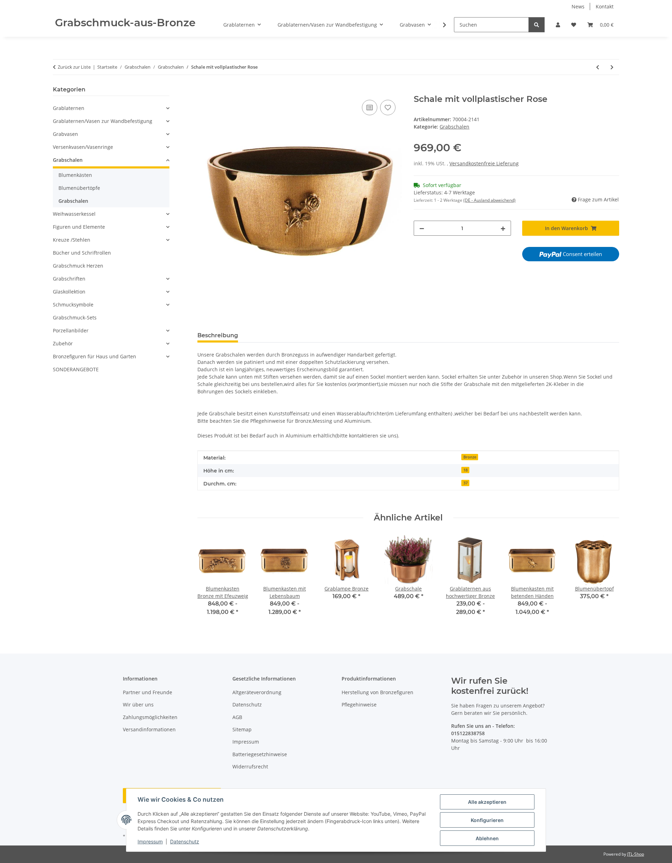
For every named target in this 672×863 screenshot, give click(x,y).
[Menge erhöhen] (503, 228)
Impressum (150, 841)
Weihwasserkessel (74, 213)
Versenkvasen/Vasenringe (83, 147)
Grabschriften (69, 278)
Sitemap (242, 729)
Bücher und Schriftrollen (82, 252)
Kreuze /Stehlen (71, 239)
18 (465, 470)
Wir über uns (138, 704)
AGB (237, 717)
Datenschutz (184, 841)
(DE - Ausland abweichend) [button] (489, 200)
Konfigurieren (487, 820)
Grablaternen (68, 108)
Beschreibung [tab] (217, 335)
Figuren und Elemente (79, 226)
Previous (209, 580)
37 (465, 483)
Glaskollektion (69, 291)
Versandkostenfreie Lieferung (484, 163)
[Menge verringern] (421, 228)
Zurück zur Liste (74, 67)
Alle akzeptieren (487, 802)
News (578, 6)
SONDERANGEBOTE (76, 369)
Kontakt (605, 6)
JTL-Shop (635, 854)
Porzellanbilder (71, 330)
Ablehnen (487, 838)
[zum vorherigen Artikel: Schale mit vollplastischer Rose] (597, 67)
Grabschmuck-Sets (75, 317)
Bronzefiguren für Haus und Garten (94, 356)
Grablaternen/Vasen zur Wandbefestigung (102, 121)
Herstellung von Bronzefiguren (377, 692)
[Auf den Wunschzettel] (388, 107)
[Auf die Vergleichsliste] (369, 107)
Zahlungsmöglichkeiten (150, 717)
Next (608, 580)
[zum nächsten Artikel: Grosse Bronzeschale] (612, 67)
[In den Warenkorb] (203, 90)
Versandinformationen (149, 729)
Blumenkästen (75, 175)
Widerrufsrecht (250, 766)
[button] (558, 25)
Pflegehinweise (359, 704)
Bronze (469, 457)
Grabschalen (454, 126)
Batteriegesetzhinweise (259, 754)
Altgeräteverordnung (256, 692)
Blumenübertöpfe (79, 188)
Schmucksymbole (73, 304)
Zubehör (63, 343)
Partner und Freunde (147, 692)
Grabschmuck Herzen (78, 265)
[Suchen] (536, 24)
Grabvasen (65, 134)
